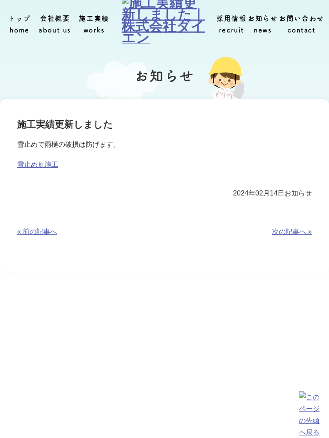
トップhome (19, 24)
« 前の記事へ (37, 231)
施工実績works (94, 24)
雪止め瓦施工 (37, 164)
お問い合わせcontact (301, 24)
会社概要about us (55, 24)
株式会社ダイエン (161, 420)
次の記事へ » (292, 231)
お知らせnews (263, 24)
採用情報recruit (231, 24)
